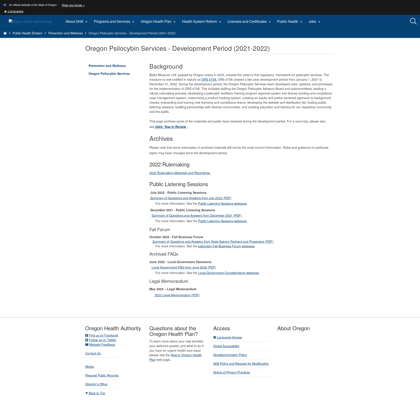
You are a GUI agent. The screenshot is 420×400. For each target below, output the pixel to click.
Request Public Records (102, 375)
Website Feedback (102, 344)
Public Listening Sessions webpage (223, 203)
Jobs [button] (315, 21)
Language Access (229, 337)
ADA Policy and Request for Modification (241, 363)
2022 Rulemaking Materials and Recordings (180, 173)
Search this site (60, 38)
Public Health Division (27, 33)
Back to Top (96, 393)
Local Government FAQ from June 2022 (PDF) (184, 267)
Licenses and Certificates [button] (250, 21)
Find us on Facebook (103, 335)
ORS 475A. (209, 79)
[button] (13, 11)
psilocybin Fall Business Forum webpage (226, 246)
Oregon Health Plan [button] (159, 21)
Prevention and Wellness (65, 33)
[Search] (413, 21)
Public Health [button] (290, 21)
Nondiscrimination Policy (230, 355)
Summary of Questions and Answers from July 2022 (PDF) (190, 198)
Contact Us (93, 353)
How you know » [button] (73, 5)
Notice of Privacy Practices (231, 372)
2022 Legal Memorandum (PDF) (177, 295)
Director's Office (96, 384)
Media (89, 366)
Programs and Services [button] (114, 21)
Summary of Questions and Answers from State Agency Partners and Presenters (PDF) (213, 241)
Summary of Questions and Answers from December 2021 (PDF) (197, 215)
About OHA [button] (77, 21)
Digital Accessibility (226, 346)
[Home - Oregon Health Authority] (5, 33)
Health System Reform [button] (202, 21)
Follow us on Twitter (102, 340)
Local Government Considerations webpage (228, 273)
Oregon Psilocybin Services (109, 73)
